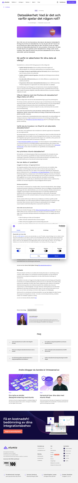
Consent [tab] (18, 230)
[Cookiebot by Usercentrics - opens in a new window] (59, 226)
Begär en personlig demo (13, 431)
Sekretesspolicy (40, 456)
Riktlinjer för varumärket (55, 463)
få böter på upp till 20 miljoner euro (35, 119)
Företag (52, 452)
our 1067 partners (20, 236)
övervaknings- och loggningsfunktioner (40, 172)
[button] (14, 2)
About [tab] (59, 230)
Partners (52, 458)
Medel (52, 456)
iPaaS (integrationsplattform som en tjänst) (28, 142)
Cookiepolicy (39, 460)
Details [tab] (32, 230)
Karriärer (55, 454)
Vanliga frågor (53, 461)
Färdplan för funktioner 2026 (56, 465)
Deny (39, 255)
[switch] (32, 251)
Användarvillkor (40, 458)
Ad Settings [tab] (45, 230)
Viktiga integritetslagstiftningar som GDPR (45, 210)
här (36, 298)
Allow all (56, 255)
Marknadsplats (53, 450)
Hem (51, 448)
